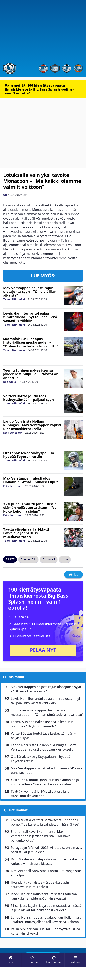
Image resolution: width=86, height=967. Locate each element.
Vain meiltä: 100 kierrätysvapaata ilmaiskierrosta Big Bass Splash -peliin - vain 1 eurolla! (39, 89)
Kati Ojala (9, 382)
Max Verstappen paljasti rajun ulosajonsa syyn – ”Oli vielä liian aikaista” (29, 292)
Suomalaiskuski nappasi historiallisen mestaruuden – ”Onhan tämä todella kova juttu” (30, 342)
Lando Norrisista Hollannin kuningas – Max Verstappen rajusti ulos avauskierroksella (32, 425)
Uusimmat (15, 677)
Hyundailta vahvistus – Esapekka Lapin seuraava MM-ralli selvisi (40, 884)
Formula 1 (48, 559)
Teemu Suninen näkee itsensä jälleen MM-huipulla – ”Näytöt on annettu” (30, 374)
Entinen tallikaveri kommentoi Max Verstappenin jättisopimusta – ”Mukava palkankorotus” (40, 836)
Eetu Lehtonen (13, 432)
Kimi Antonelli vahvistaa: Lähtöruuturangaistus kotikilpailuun (46, 873)
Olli (5, 195)
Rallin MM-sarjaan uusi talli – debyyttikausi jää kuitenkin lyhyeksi (45, 931)
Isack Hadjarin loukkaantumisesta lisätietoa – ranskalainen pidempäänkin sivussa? (45, 896)
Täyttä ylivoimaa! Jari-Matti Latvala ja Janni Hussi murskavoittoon (26, 533)
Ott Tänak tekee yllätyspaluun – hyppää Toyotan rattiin (30, 455)
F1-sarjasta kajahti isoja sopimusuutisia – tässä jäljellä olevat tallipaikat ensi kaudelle (46, 907)
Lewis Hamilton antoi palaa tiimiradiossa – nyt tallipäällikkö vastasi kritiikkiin (30, 317)
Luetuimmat (17, 810)
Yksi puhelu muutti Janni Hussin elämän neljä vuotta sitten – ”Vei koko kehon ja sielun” (30, 508)
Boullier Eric (28, 559)
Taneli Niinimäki (14, 299)
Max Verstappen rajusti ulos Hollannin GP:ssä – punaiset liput (30, 480)
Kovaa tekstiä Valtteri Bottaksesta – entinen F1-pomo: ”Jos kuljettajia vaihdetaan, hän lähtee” (46, 822)
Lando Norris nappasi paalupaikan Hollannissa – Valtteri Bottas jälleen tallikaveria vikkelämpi (46, 919)
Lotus (64, 559)
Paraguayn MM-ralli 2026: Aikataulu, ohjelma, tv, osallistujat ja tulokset (47, 849)
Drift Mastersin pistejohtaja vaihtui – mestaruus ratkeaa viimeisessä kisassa (47, 861)
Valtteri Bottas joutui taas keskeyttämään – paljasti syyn (28, 398)
